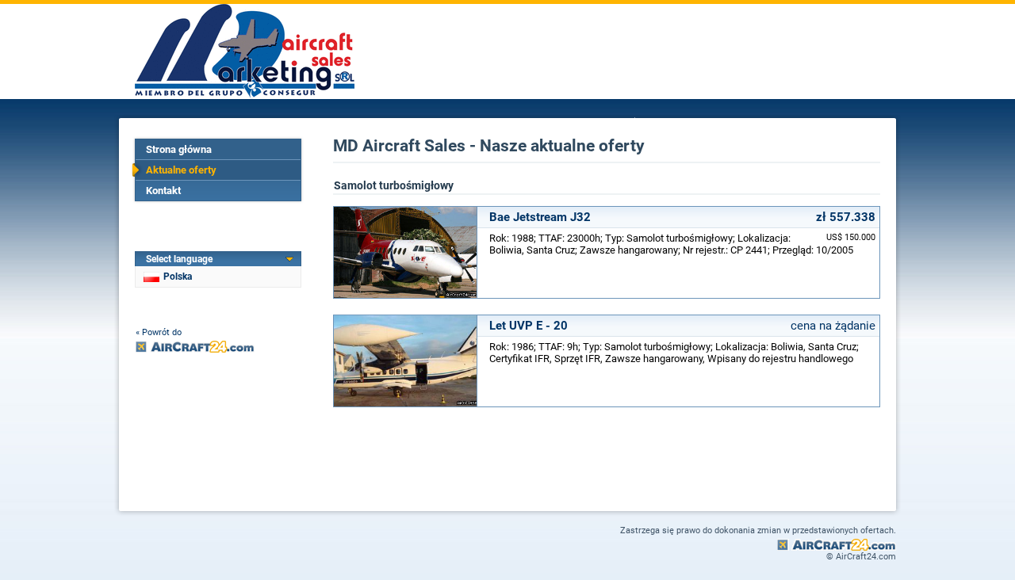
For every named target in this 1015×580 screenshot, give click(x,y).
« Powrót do (159, 332)
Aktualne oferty (181, 170)
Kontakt (163, 191)
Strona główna (179, 149)
